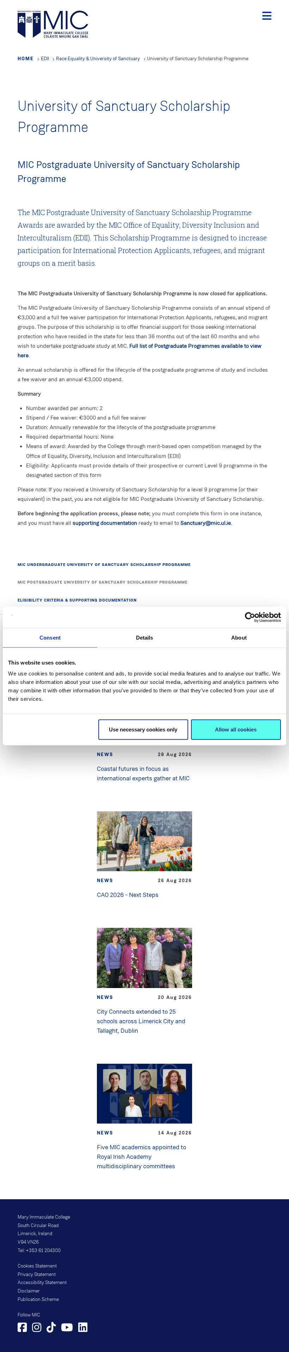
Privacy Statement (37, 1274)
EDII (45, 59)
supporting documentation (105, 523)
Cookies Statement (37, 1266)
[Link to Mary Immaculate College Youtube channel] (67, 1328)
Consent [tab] (50, 637)
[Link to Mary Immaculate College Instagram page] (36, 1328)
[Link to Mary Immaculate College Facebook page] (22, 1328)
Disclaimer (29, 1291)
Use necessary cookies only (143, 729)
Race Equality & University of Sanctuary (98, 59)
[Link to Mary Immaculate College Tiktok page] (51, 1328)
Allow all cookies (236, 729)
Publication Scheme (38, 1299)
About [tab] (239, 637)
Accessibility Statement (42, 1282)
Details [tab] (144, 637)
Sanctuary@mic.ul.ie (205, 523)
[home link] (53, 23)
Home (26, 58)
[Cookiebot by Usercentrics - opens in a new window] (250, 617)
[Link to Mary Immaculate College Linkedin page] (82, 1328)
